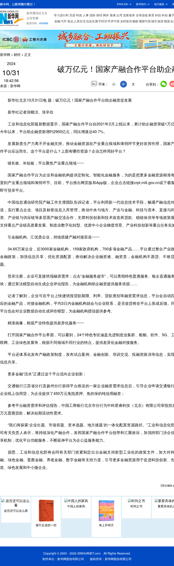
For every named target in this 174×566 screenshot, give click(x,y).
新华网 (5, 54)
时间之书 (136, 506)
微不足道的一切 (46, 525)
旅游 (160, 21)
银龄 (135, 21)
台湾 (119, 15)
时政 (79, 15)
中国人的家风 (76, 506)
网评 (106, 15)
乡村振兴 (126, 21)
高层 (72, 15)
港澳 (113, 15)
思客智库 (129, 15)
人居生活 (80, 21)
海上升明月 (106, 525)
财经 (99, 15)
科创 (165, 15)
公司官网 (32, 18)
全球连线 (142, 15)
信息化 (90, 21)
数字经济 (101, 21)
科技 (158, 15)
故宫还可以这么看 (16, 510)
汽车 (64, 21)
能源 (167, 21)
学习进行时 (61, 15)
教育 (151, 15)
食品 (70, 21)
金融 (57, 21)
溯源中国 (145, 21)
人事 (86, 15)
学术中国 (113, 21)
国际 (92, 15)
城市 (154, 21)
